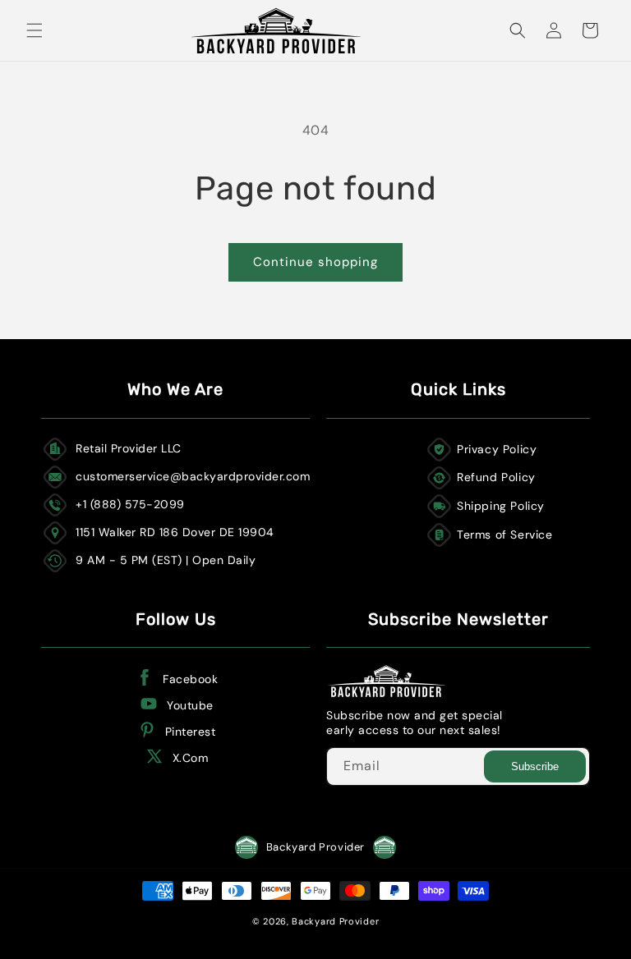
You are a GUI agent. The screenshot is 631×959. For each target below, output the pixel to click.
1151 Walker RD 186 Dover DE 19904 (175, 532)
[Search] (518, 30)
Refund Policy (496, 477)
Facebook (190, 679)
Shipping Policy (501, 505)
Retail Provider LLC (129, 448)
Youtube (190, 705)
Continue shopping (315, 262)
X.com (191, 757)
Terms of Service (505, 534)
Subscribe (535, 766)
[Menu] (34, 30)
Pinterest (190, 731)
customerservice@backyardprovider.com (193, 476)
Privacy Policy (497, 449)
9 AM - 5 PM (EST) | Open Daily (166, 560)
